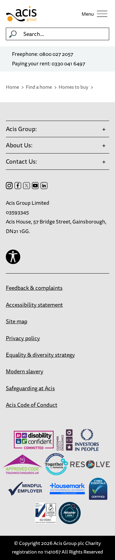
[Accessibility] (13, 257)
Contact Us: (21, 161)
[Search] (13, 34)
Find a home (39, 87)
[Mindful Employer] (25, 488)
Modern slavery (24, 371)
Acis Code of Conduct (31, 404)
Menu (88, 14)
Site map (16, 321)
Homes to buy (73, 87)
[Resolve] (90, 464)
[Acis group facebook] (17, 185)
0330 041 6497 (68, 63)
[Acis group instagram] (9, 185)
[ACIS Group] (36, 13)
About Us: (19, 145)
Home (12, 87)
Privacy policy (23, 338)
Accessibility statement (34, 304)
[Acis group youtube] (35, 185)
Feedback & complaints (34, 287)
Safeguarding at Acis (30, 388)
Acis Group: (21, 129)
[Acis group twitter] (26, 185)
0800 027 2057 (56, 54)
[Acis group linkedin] (43, 185)
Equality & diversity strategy (40, 354)
